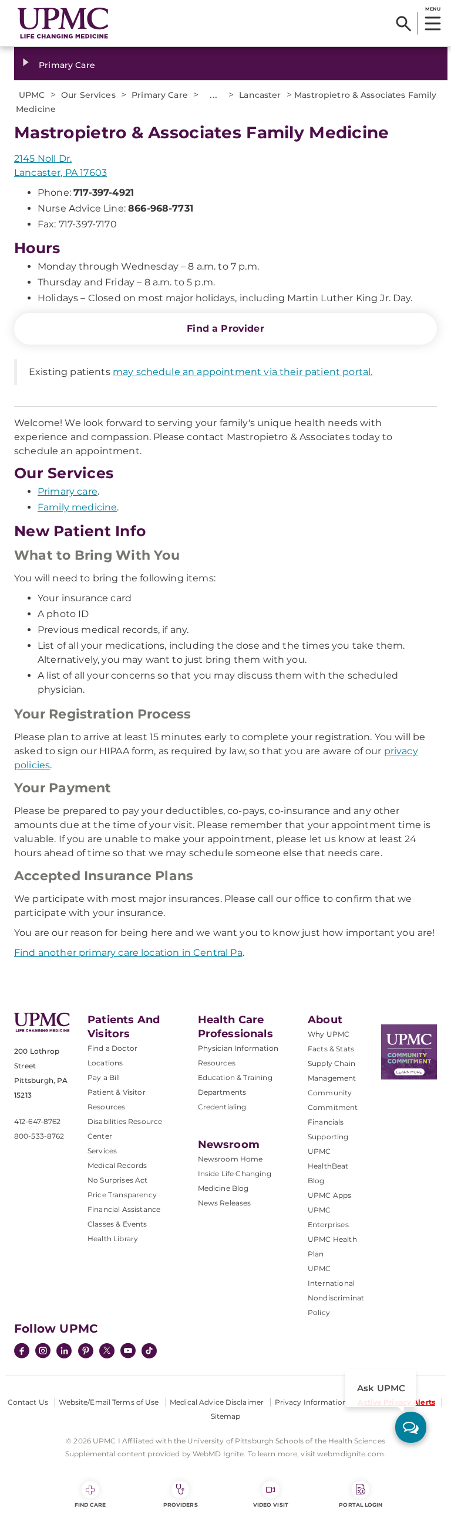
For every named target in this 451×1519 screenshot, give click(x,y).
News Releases (224, 1202)
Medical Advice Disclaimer (217, 1402)
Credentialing (222, 1106)
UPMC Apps (329, 1195)
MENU (432, 9)
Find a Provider (225, 328)
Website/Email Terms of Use (109, 1402)
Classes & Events (117, 1224)
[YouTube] (128, 1352)
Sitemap (226, 1416)
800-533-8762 (39, 1136)
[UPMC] (63, 23)
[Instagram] (43, 1352)
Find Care (90, 1504)
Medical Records (117, 1165)
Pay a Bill (103, 1077)
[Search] (403, 23)
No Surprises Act (117, 1180)
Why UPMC (328, 1034)
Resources (216, 1062)
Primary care (67, 491)
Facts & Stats (331, 1048)
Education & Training (235, 1077)
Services (102, 1150)
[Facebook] (21, 1352)
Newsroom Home (230, 1158)
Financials (326, 1122)
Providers (180, 1504)
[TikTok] (149, 1350)
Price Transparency (122, 1194)
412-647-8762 (37, 1121)
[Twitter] (107, 1350)
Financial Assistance (123, 1209)
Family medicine (77, 507)
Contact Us (28, 1402)
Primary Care (67, 65)
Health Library (112, 1238)
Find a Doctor (112, 1048)
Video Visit (270, 1504)
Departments (222, 1092)
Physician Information (238, 1048)
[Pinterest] (85, 1352)
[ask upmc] (410, 1427)
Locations (105, 1062)
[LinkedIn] (64, 1352)
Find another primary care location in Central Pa (128, 952)
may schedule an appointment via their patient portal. (242, 371)
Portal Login (360, 1504)
